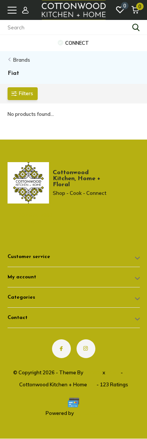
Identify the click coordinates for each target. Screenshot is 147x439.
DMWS (92, 372)
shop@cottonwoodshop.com (39, 221)
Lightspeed (88, 413)
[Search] (136, 27)
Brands (21, 60)
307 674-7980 (35, 215)
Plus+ (112, 372)
